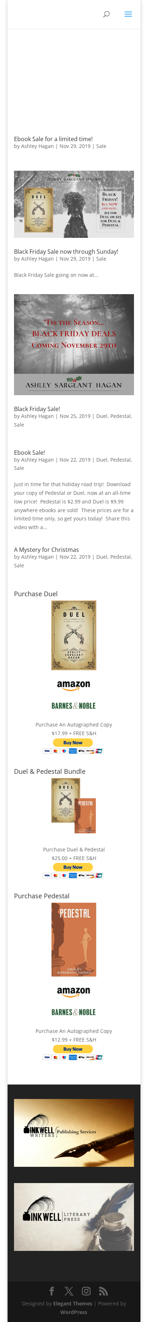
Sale (101, 146)
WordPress (73, 1312)
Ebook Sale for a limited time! (53, 139)
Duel (101, 416)
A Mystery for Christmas (46, 550)
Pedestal (120, 416)
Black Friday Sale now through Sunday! (66, 252)
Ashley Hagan (37, 146)
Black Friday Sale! (37, 409)
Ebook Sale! (29, 453)
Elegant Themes (72, 1303)
